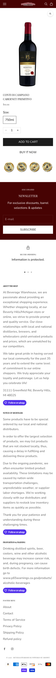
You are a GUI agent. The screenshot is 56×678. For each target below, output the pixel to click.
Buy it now (28, 152)
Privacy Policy (12, 626)
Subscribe (28, 230)
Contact (8, 613)
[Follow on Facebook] (4, 648)
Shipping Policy (13, 633)
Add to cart (28, 142)
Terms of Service (14, 620)
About (7, 607)
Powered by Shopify (41, 657)
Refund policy (12, 639)
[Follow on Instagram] (12, 648)
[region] (28, 256)
